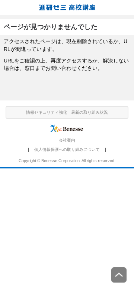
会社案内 (67, 140)
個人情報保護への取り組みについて (67, 149)
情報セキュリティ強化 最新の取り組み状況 (67, 112)
